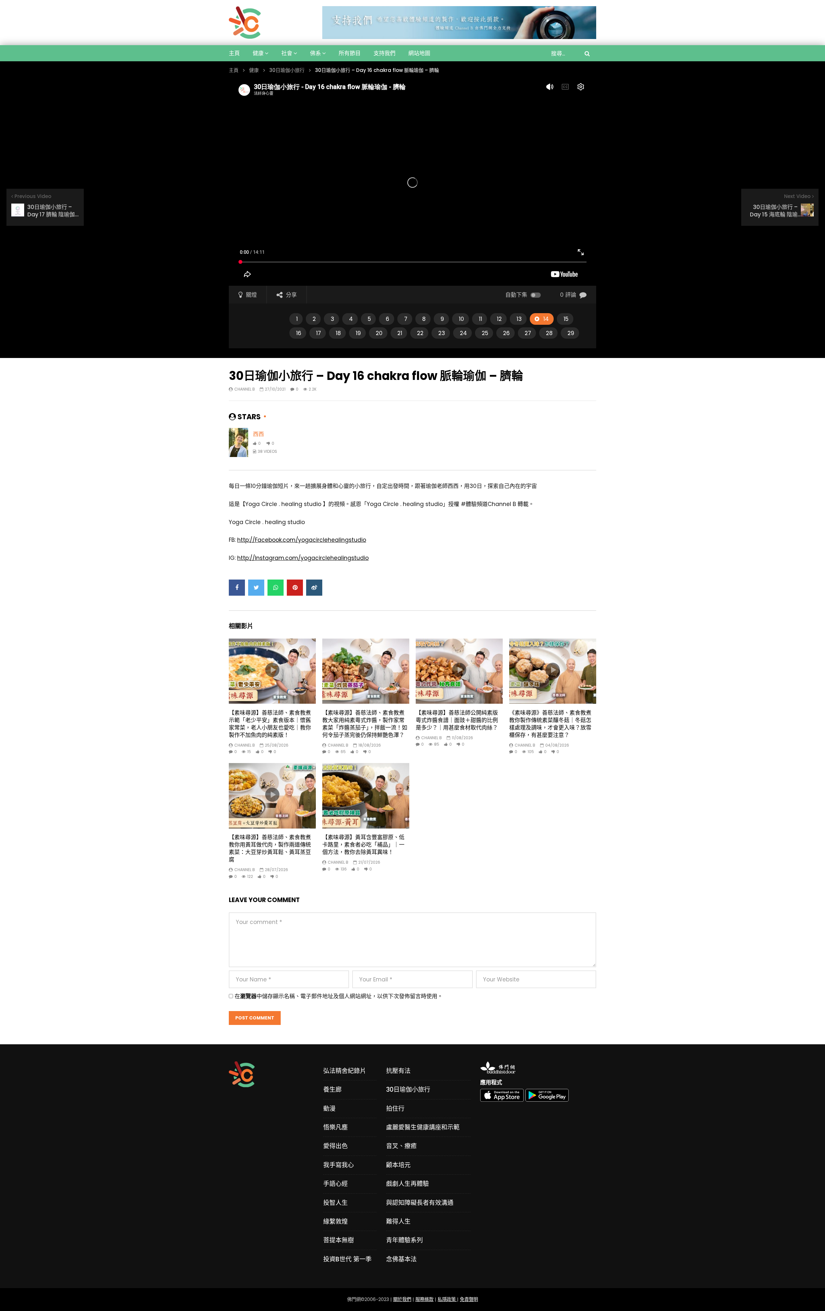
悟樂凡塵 (335, 1127)
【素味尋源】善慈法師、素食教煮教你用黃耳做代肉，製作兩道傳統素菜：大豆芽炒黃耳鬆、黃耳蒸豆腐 (270, 848)
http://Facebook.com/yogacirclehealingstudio (301, 540)
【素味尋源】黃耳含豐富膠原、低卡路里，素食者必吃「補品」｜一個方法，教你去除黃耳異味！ (363, 844)
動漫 (329, 1108)
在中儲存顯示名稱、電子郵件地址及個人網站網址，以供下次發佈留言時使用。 (339, 996)
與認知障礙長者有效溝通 (419, 1202)
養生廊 (332, 1089)
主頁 (234, 53)
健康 (258, 53)
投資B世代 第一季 (347, 1259)
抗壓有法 (398, 1071)
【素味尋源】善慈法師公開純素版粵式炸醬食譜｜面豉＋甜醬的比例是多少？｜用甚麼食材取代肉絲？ (457, 720)
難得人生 (398, 1221)
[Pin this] (295, 588)
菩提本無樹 (338, 1240)
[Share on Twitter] (256, 588)
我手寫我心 (338, 1165)
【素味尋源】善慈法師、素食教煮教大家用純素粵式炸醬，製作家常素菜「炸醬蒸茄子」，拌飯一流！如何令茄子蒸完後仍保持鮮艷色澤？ (364, 724)
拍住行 (395, 1108)
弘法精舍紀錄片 (344, 1071)
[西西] (238, 442)
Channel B (244, 389)
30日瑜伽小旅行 (287, 70)
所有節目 (350, 53)
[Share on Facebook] (237, 588)
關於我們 (402, 1299)
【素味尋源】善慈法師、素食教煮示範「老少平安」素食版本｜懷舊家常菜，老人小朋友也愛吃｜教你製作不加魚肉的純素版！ (270, 724)
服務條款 (424, 1299)
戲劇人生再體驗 (407, 1183)
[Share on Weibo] (314, 588)
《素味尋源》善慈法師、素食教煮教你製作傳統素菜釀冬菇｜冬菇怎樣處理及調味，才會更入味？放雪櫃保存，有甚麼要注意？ (550, 724)
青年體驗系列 (404, 1240)
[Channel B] (245, 22)
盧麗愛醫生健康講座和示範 (423, 1127)
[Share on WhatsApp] (275, 588)
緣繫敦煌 (335, 1221)
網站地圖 (419, 53)
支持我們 (384, 53)
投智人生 (335, 1202)
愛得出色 (335, 1146)
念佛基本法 (401, 1259)
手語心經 (335, 1183)
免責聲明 (469, 1299)
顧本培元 (398, 1165)
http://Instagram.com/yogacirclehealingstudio (303, 558)
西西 (258, 434)
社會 (286, 53)
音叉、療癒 (401, 1146)
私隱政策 (447, 1299)
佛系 (315, 53)
